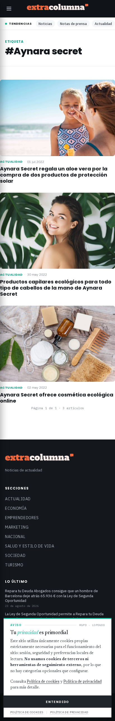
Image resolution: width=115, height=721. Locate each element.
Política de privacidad (82, 682)
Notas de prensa (73, 23)
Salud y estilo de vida (29, 546)
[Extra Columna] (57, 7)
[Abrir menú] (9, 8)
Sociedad (15, 555)
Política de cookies (43, 682)
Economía (16, 508)
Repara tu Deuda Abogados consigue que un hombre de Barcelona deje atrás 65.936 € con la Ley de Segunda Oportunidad (51, 596)
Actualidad (103, 23)
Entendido (57, 702)
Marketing (16, 527)
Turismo (14, 564)
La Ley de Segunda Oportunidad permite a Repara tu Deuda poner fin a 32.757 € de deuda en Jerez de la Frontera (54, 616)
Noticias (45, 23)
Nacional (15, 536)
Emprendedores (22, 517)
